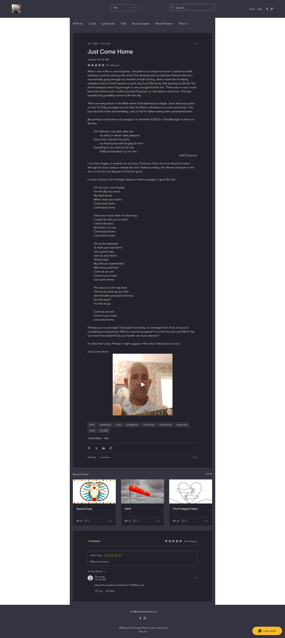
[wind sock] (142, 491)
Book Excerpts (141, 23)
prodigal (104, 430)
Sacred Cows (84, 508)
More (182, 23)
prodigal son (132, 424)
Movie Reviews (164, 23)
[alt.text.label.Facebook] (267, 8)
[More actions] (195, 43)
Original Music (95, 438)
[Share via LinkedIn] (103, 448)
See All (209, 473)
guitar (92, 430)
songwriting (181, 424)
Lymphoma (108, 23)
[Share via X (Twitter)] (96, 448)
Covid (92, 23)
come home (148, 424)
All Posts (78, 23)
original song (165, 424)
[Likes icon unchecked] (97, 591)
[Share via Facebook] (89, 448)
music (118, 424)
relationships (105, 424)
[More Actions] (195, 578)
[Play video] (142, 384)
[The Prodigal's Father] (190, 491)
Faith (123, 23)
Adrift (128, 508)
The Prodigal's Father (185, 508)
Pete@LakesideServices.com (144, 611)
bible (92, 424)
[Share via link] (110, 448)
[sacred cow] (94, 491)
